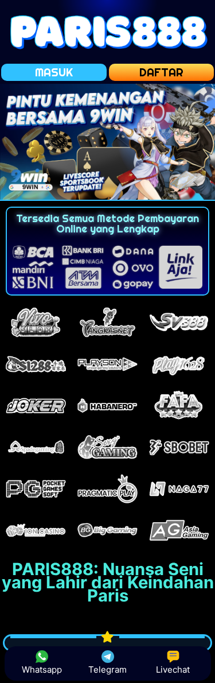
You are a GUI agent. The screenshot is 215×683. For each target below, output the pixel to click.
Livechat (173, 669)
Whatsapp (42, 669)
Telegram (107, 669)
